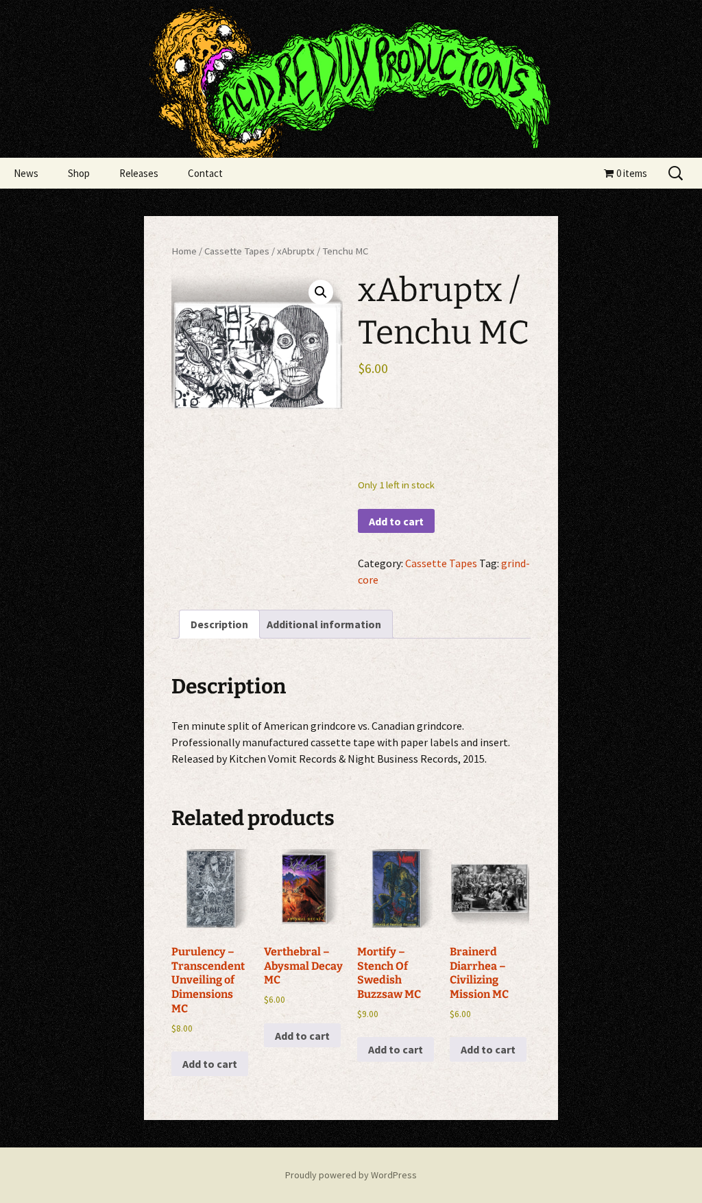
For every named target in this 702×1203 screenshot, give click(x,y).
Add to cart (396, 521)
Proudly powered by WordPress (351, 1175)
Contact (205, 173)
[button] (320, 292)
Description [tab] (219, 624)
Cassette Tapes (236, 251)
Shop (79, 173)
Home (184, 251)
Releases (138, 173)
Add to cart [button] (209, 1064)
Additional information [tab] (324, 624)
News (26, 173)
